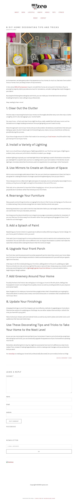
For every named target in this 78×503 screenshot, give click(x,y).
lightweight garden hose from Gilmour (39, 268)
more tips (12, 354)
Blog (70, 358)
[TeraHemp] (9, 462)
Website (8, 412)
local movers (52, 136)
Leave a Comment (62, 358)
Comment (9, 376)
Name (8, 396)
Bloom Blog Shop (49, 498)
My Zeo (39, 7)
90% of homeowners (21, 87)
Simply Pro (38, 498)
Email (8, 404)
